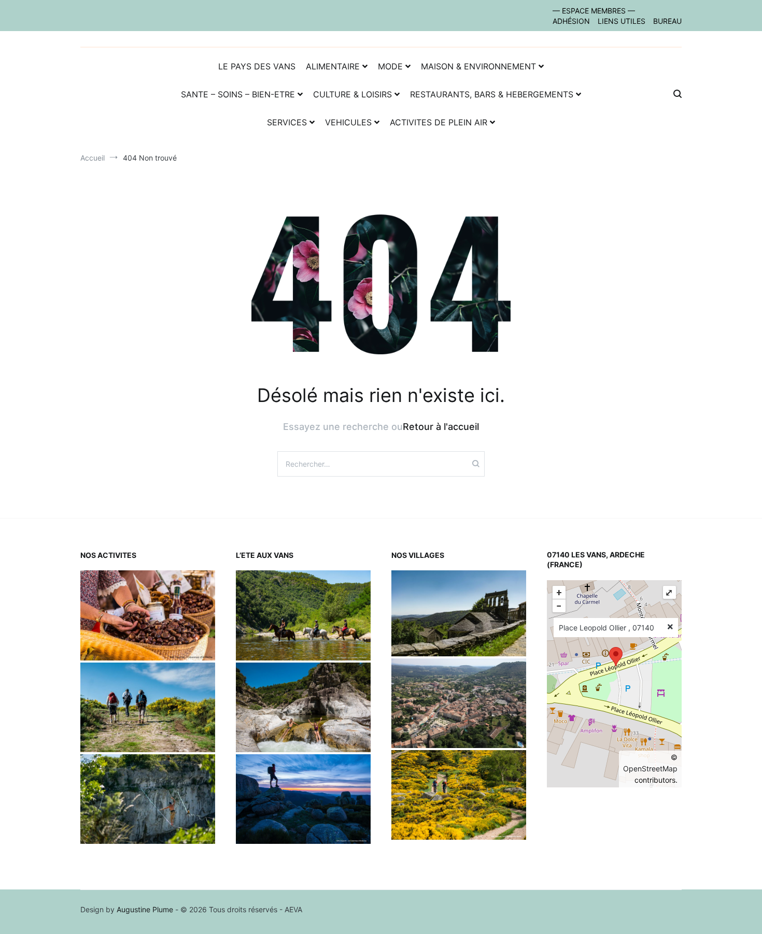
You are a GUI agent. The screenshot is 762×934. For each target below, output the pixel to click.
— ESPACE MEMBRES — (594, 10)
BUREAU (667, 21)
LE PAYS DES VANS (256, 66)
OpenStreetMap (650, 768)
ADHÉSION (571, 21)
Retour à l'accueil (441, 426)
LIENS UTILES (621, 21)
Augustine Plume (145, 909)
